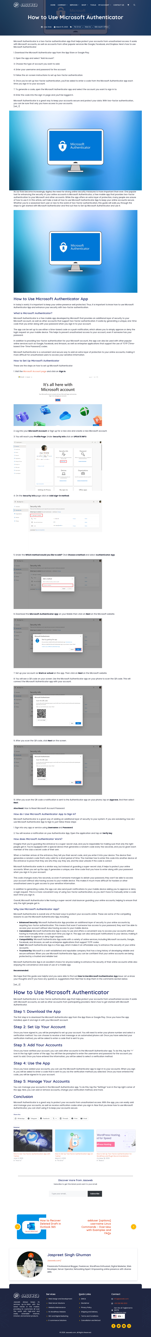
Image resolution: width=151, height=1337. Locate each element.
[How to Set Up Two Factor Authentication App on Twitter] (75, 1141)
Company (62, 5)
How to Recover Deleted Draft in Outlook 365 (50, 1223)
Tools (93, 5)
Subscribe (94, 1193)
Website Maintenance (57, 1307)
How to (88, 27)
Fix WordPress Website (57, 1312)
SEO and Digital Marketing (58, 1316)
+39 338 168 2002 (120, 1303)
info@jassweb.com (121, 1299)
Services (73, 5)
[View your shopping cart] (128, 5)
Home (53, 5)
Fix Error (77, 27)
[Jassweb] (26, 5)
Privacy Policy (86, 1307)
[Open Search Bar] (134, 5)
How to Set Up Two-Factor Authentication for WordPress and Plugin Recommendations (114, 1155)
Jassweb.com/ (54, 1260)
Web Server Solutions (57, 1303)
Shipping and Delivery (89, 1312)
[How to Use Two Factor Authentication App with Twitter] (33, 1141)
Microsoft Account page (34, 371)
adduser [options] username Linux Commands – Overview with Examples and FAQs (96, 1227)
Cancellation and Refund (90, 1320)
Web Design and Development (60, 1299)
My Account (103, 5)
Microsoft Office (102, 27)
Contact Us (118, 5)
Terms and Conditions (89, 1316)
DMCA (83, 1299)
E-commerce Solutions (57, 1320)
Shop (84, 5)
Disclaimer (85, 1303)
